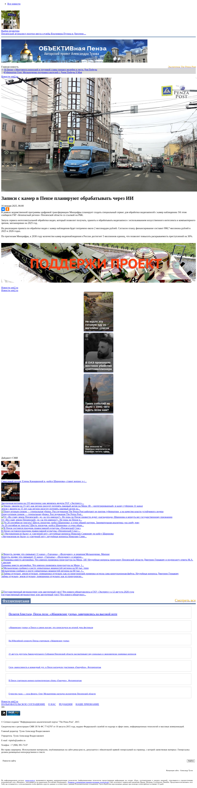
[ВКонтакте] (3, 209)
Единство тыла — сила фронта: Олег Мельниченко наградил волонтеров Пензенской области (52, 694)
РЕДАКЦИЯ (65, 704)
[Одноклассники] (7, 209)
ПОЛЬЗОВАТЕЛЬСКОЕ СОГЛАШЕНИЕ (23, 704)
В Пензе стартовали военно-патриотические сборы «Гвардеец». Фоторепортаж (45, 680)
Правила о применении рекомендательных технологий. (88, 782)
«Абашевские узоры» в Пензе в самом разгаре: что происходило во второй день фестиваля (51, 627)
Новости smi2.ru (9, 76)
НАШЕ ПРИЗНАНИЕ (87, 704)
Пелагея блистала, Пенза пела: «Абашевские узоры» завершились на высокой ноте (63, 614)
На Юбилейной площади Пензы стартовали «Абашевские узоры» (39, 641)
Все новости (13, 3)
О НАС (52, 704)
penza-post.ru (30, 780)
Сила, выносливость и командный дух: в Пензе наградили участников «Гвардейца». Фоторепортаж (55, 667)
